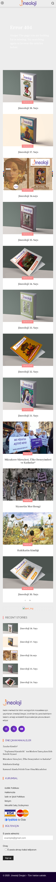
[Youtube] (21, 729)
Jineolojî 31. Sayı (28, 415)
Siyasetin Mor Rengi (28, 506)
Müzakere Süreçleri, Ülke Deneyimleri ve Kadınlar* (28, 461)
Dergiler (27, 102)
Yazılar (27, 454)
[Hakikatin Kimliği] (28, 528)
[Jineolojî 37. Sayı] (28, 130)
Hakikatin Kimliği (28, 550)
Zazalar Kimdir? (10, 746)
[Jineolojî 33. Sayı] (28, 306)
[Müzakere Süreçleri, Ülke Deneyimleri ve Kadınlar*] (28, 438)
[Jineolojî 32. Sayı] (28, 350)
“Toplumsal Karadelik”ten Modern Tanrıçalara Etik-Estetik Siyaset (28, 752)
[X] (14, 729)
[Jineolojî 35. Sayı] (28, 218)
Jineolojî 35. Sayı (28, 240)
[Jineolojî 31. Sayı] (28, 394)
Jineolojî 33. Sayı (28, 327)
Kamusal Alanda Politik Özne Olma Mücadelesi (25, 769)
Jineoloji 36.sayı (28, 196)
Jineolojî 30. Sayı (28, 594)
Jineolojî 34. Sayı (28, 283)
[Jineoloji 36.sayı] (28, 174)
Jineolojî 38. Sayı (28, 108)
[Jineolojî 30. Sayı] (28, 572)
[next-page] (30, 600)
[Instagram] (6, 729)
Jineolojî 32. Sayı (28, 371)
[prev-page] (25, 600)
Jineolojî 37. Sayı (28, 152)
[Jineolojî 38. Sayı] (28, 86)
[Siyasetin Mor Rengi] (28, 484)
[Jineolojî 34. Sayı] (28, 262)
